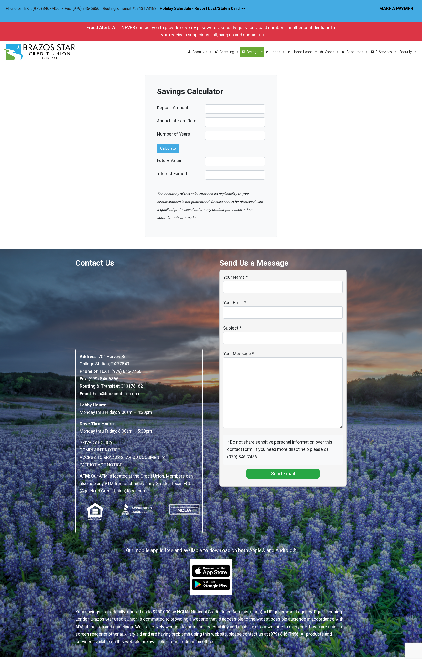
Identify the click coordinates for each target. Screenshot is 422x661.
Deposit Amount (172, 107)
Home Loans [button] (302, 52)
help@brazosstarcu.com (117, 393)
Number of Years (173, 134)
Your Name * (235, 277)
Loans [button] (275, 52)
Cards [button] (329, 52)
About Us (199, 52)
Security (405, 52)
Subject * (232, 327)
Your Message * (238, 353)
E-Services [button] (383, 52)
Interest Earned (172, 173)
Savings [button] (252, 52)
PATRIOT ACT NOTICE (101, 464)
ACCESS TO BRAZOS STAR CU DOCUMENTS (122, 457)
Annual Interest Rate (176, 120)
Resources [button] (354, 52)
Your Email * (234, 302)
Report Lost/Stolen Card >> (219, 8)
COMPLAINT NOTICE (100, 449)
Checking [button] (226, 52)
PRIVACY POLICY (96, 442)
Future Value (169, 160)
